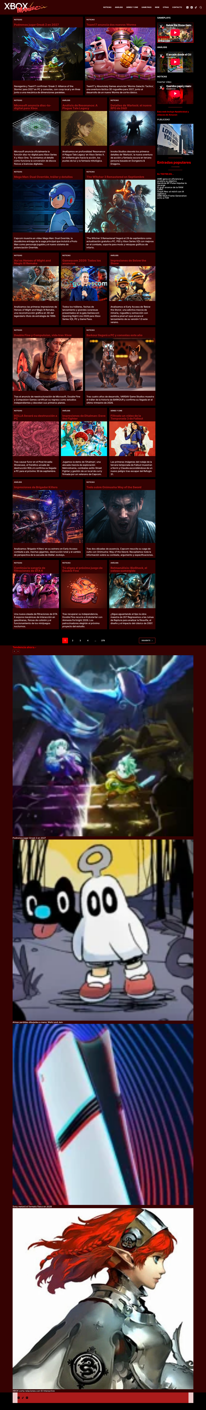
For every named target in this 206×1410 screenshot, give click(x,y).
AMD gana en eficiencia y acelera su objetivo (170, 180)
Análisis (119, 7)
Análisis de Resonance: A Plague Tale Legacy (80, 107)
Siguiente (146, 640)
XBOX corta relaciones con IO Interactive (34, 1391)
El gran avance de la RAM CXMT (170, 188)
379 (103, 640)
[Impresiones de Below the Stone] (132, 283)
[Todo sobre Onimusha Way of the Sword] (120, 516)
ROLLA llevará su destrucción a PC (35, 417)
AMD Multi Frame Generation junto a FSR (172, 196)
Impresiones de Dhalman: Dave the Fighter (84, 417)
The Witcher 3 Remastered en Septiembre (115, 177)
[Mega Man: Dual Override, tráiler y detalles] (48, 206)
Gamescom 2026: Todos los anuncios (81, 262)
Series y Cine (132, 7)
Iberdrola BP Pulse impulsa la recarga (172, 184)
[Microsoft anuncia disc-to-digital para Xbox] (36, 128)
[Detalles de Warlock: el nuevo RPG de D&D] (132, 128)
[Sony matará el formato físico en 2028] (103, 1114)
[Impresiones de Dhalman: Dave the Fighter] (84, 438)
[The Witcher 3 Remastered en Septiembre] (120, 206)
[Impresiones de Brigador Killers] (48, 516)
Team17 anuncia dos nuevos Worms (111, 24)
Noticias (107, 7)
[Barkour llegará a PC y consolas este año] (120, 364)
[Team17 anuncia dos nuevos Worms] (120, 54)
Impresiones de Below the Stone (128, 262)
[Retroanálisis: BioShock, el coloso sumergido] (132, 591)
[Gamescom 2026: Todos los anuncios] (84, 283)
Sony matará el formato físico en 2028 (32, 1206)
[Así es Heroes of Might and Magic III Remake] (36, 283)
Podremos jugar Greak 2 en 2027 (36, 24)
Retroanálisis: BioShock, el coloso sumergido (129, 569)
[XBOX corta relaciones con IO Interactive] (103, 1298)
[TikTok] (196, 7)
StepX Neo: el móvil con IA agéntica (170, 192)
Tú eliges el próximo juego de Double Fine (82, 569)
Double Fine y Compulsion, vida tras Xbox (43, 335)
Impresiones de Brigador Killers (36, 487)
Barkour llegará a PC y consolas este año (114, 335)
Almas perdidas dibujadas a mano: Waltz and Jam (38, 1022)
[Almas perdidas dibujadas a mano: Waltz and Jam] (103, 930)
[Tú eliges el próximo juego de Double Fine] (84, 591)
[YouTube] (192, 7)
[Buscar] (201, 7)
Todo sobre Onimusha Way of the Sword (113, 487)
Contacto (177, 7)
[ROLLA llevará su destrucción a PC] (36, 438)
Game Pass (146, 7)
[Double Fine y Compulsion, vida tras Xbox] (48, 364)
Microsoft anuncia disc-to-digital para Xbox (32, 107)
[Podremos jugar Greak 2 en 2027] (48, 54)
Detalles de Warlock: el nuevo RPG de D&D (131, 107)
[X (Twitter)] (187, 7)
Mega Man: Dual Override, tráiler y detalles (43, 177)
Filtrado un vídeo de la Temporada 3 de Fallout (127, 417)
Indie (157, 7)
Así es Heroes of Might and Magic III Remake (32, 262)
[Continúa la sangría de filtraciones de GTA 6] (36, 591)
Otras (166, 7)
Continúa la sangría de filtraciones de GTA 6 (29, 569)
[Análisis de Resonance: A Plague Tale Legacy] (84, 128)
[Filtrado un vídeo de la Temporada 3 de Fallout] (132, 438)
